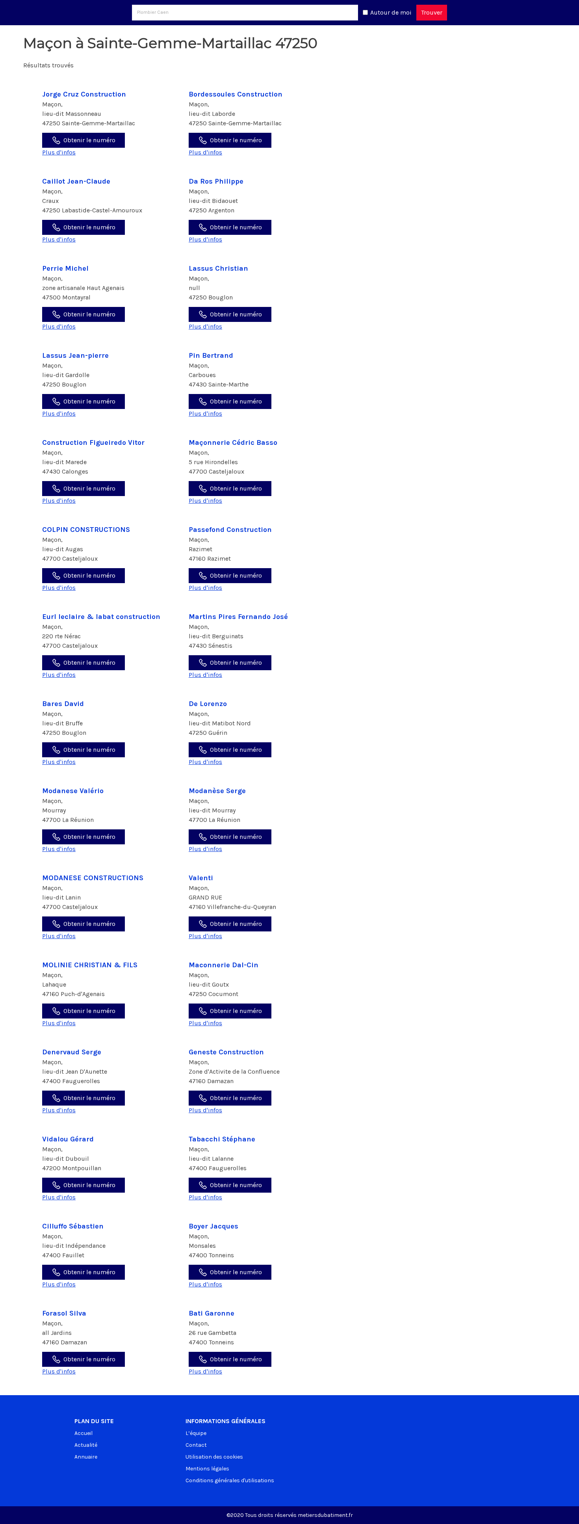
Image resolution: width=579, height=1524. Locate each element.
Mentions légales (207, 1468)
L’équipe (196, 1433)
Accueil (83, 1433)
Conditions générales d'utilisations (230, 1480)
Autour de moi (391, 12)
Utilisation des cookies (214, 1456)
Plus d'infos (59, 152)
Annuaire (85, 1456)
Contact (196, 1445)
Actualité (85, 1445)
